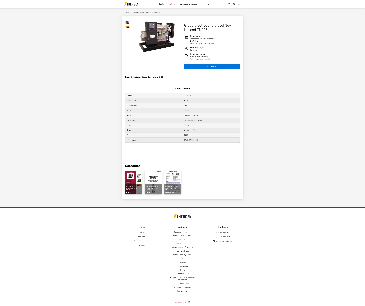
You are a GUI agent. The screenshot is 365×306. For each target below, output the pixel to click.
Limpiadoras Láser (182, 283)
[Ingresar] (239, 4)
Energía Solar (182, 291)
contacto (205, 4)
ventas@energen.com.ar (224, 241)
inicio (161, 4)
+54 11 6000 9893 (224, 232)
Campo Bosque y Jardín (182, 255)
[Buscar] (229, 4)
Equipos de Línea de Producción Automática (182, 278)
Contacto (142, 245)
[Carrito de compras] (234, 4)
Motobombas (182, 243)
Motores (182, 239)
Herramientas (182, 266)
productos (172, 4)
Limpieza (182, 262)
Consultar (212, 66)
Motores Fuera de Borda (182, 236)
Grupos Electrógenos (182, 232)
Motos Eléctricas (182, 251)
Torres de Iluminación (182, 287)
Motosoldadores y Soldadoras (182, 247)
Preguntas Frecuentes (142, 241)
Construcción (182, 258)
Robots (182, 270)
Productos (141, 236)
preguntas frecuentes (188, 4)
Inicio (142, 232)
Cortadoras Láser (182, 274)
